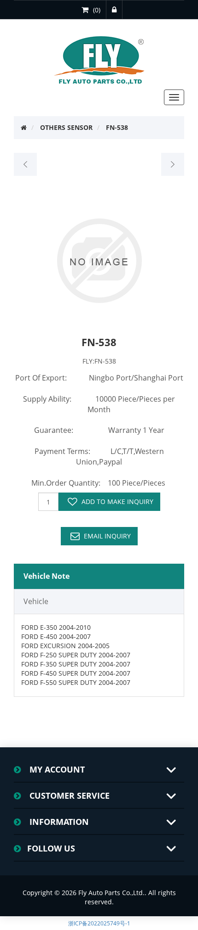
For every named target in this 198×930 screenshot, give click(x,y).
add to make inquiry (117, 501)
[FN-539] (172, 164)
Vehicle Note (46, 576)
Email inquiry (107, 536)
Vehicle (35, 601)
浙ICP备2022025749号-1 (99, 923)
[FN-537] (25, 164)
